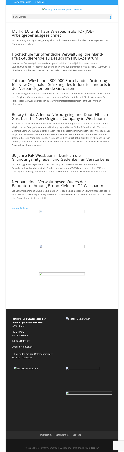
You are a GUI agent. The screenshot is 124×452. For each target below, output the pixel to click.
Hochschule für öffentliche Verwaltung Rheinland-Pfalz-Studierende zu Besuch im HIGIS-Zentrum (57, 56)
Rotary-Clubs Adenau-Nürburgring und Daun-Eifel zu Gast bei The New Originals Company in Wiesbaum (60, 116)
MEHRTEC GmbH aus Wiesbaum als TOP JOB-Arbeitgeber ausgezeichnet (53, 33)
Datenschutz (62, 434)
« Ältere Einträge (20, 208)
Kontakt (76, 434)
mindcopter (92, 447)
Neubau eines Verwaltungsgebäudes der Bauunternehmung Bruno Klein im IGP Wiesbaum (57, 183)
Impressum (46, 434)
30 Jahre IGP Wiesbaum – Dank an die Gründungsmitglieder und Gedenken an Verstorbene (60, 157)
